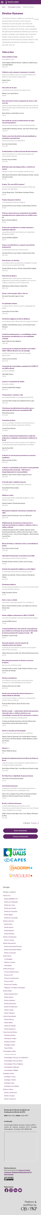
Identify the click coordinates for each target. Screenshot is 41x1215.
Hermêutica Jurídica (10, 1038)
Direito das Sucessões (10, 911)
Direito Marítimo (9, 934)
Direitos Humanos (10, 1054)
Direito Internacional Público (12, 949)
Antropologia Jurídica (14, 7)
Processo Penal (8, 981)
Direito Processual (8, 968)
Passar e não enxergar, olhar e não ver (15, 293)
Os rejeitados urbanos (18, 306)
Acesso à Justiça (9, 940)
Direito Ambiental (9, 1000)
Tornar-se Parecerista (20, 836)
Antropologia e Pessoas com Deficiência (16, 1057)
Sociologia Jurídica (8, 1073)
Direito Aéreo (8, 924)
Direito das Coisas (9, 905)
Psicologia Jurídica (9, 1045)
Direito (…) (5, 748)
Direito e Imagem (9, 1096)
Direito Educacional (10, 1003)
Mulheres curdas (18, 497)
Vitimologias (8, 965)
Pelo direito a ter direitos (19, 262)
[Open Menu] (2, 2)
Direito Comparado (10, 953)
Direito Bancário (9, 930)
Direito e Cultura (8, 1089)
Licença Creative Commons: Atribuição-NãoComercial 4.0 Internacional (17, 1172)
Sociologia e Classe (10, 1076)
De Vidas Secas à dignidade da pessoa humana (17, 776)
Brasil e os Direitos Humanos (20, 806)
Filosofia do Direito (9, 1035)
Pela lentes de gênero (19, 279)
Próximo (34, 823)
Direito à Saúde (8, 1010)
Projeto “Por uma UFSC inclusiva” (18, 186)
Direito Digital (8, 914)
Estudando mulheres (20, 587)
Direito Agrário (8, 997)
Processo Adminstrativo (11, 972)
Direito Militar (8, 1022)
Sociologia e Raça (9, 1083)
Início (3, 7)
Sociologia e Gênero (10, 1080)
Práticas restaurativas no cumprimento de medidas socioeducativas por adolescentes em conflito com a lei (19, 215)
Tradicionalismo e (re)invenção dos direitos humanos (19, 153)
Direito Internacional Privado (13, 946)
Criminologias (8, 959)
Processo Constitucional (11, 978)
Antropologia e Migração (11, 1067)
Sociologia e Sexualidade (11, 1086)
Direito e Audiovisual (10, 1092)
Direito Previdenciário (10, 1007)
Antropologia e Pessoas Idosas (13, 1061)
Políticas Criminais (9, 962)
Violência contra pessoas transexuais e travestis (19, 74)
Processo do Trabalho (10, 984)
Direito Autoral (8, 927)
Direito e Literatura (10, 1099)
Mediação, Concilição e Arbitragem (14, 987)
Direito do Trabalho (10, 1026)
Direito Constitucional (9, 937)
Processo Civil (8, 975)
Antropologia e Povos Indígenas (13, 1064)
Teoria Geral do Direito (10, 1032)
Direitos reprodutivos (17, 680)
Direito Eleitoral (9, 1019)
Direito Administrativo (11, 994)
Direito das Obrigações (11, 902)
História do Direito (9, 1042)
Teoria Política (8, 1048)
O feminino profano (18, 422)
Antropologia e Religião (11, 1070)
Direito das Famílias (10, 908)
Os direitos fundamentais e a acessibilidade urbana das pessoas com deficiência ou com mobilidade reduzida (19, 336)
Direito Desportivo (9, 1029)
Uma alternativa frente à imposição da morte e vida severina (20, 105)
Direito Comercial (8, 921)
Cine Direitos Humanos (19, 788)
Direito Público (7, 991)
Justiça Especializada (9, 1016)
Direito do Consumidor (11, 918)
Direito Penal (7, 956)
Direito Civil (6, 895)
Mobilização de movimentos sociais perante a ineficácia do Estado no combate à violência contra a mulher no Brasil (20, 525)
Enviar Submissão (20, 830)
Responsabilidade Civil (11, 899)
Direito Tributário (9, 1013)
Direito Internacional (9, 943)
